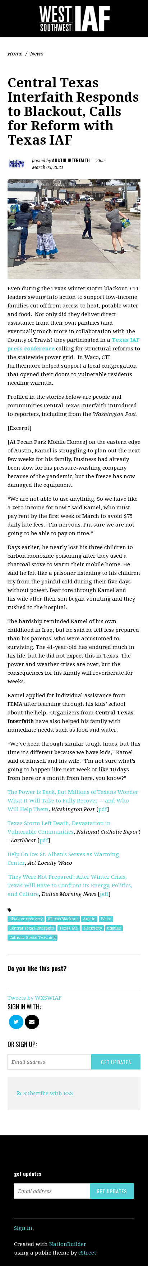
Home (15, 53)
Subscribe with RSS (48, 1093)
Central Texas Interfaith (31, 928)
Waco (106, 919)
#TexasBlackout (63, 919)
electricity (92, 928)
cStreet (87, 1253)
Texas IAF (68, 928)
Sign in (23, 1228)
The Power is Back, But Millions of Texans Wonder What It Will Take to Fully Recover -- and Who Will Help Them (73, 801)
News (36, 53)
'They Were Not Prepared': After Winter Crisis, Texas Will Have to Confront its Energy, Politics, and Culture (70, 885)
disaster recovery (26, 919)
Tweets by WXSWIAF (34, 998)
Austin (89, 919)
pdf (102, 809)
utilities (114, 928)
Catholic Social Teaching (32, 937)
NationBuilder (67, 1244)
